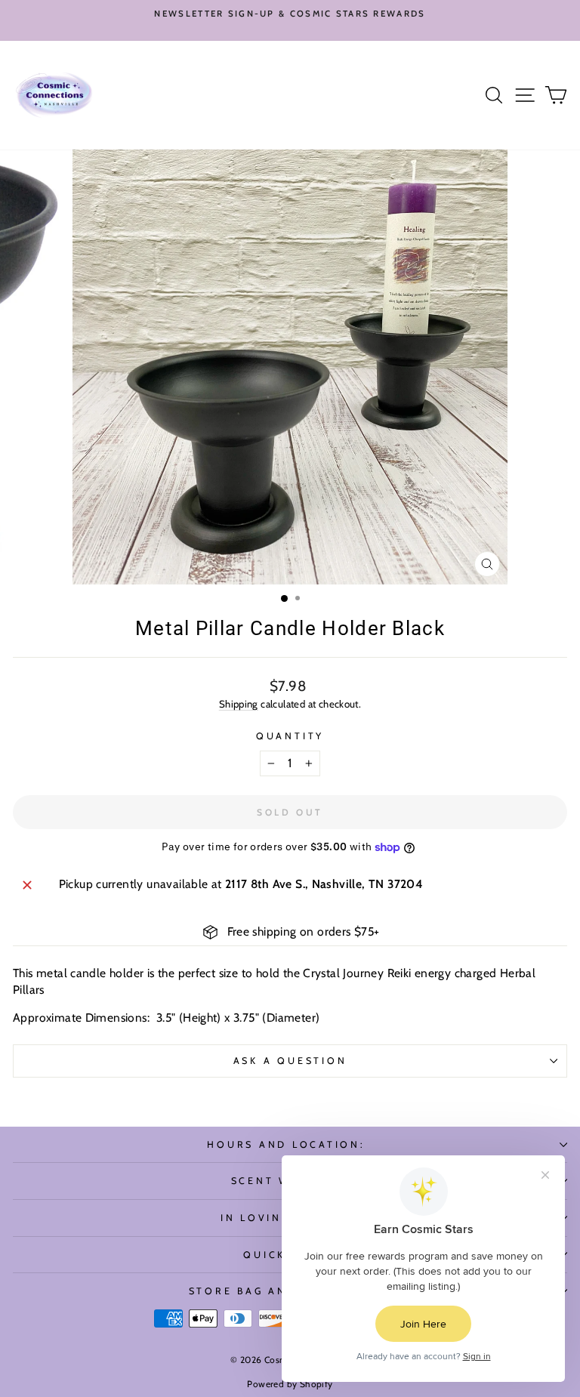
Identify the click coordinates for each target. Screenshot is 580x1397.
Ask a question (290, 1060)
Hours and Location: (286, 1144)
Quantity (290, 736)
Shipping (238, 704)
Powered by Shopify (289, 1383)
